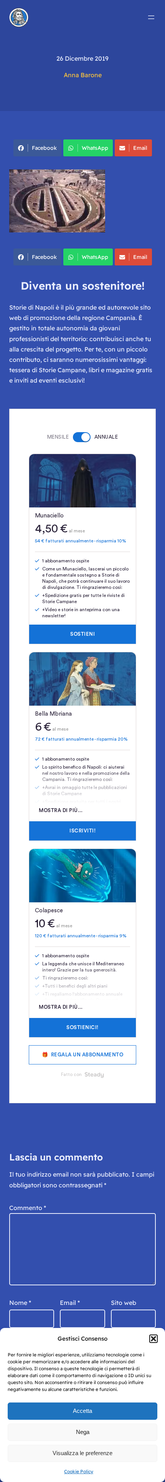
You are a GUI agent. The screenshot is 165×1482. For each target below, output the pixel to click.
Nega (82, 1432)
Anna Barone (83, 75)
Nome (20, 1302)
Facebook (44, 147)
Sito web (123, 1302)
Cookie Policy (78, 1471)
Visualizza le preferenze (82, 1453)
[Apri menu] (151, 17)
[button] (153, 1339)
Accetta (82, 1410)
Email (140, 147)
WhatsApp (95, 147)
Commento (27, 1208)
